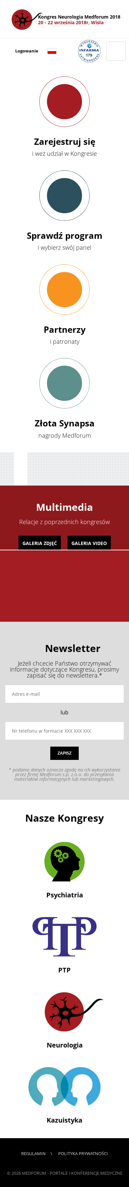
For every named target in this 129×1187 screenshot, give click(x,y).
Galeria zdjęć (39, 543)
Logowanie (26, 51)
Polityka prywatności (83, 1153)
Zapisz (64, 753)
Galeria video (89, 543)
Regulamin (33, 1153)
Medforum (34, 1173)
